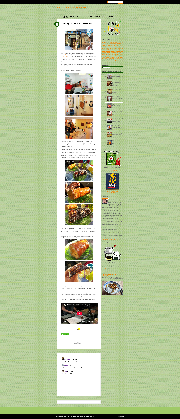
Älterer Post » (95, 403)
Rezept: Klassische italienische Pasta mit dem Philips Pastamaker (117, 76)
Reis (122, 52)
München (121, 49)
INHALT (65, 18)
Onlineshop (104, 52)
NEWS (72, 16)
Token (111, 199)
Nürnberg (79, 342)
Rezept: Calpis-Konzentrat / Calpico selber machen (117, 97)
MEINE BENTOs (101, 16)
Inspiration (112, 48)
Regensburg (118, 52)
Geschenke (113, 46)
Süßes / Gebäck (105, 57)
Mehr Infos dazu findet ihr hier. (112, 170)
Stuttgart (121, 55)
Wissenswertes (110, 58)
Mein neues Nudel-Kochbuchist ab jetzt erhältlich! (112, 191)
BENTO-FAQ (109, 42)
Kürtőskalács (77, 57)
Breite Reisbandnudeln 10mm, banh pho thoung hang (117, 127)
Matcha (107, 49)
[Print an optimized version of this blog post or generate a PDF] (65, 334)
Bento (114, 42)
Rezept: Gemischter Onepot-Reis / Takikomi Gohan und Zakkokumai (117, 142)
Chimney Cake (64, 56)
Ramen (114, 52)
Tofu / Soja (112, 57)
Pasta (107, 52)
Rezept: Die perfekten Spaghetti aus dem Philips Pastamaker (117, 91)
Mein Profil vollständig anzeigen (110, 239)
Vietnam (121, 57)
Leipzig (103, 49)
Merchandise (113, 49)
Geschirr (117, 46)
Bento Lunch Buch (119, 42)
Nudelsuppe (113, 51)
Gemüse (109, 46)
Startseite (79, 403)
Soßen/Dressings (116, 55)
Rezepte (110, 54)
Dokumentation (110, 45)
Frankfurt (103, 46)
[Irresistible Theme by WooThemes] (121, 416)
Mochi (117, 49)
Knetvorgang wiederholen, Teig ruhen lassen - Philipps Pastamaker (117, 120)
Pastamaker (110, 52)
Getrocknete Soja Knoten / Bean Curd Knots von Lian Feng (117, 113)
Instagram (105, 268)
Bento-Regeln (109, 43)
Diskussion (104, 45)
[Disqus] (78, 374)
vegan (106, 61)
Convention (120, 43)
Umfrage (117, 57)
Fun (106, 47)
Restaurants (76, 343)
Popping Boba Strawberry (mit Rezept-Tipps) (117, 104)
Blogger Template (105, 416)
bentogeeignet (116, 60)
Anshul (111, 416)
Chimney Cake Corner (65, 54)
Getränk (121, 46)
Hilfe (108, 48)
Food (75, 342)
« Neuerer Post (62, 403)
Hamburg (104, 48)
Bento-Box (104, 43)
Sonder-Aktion (109, 55)
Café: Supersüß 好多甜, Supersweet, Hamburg (117, 133)
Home (65, 16)
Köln (122, 48)
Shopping (116, 54)
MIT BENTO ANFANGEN (84, 16)
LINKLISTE (112, 16)
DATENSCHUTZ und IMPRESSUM (87, 416)
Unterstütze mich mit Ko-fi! (112, 264)
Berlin (113, 43)
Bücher (116, 43)
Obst (122, 51)
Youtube (117, 58)
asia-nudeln (109, 60)
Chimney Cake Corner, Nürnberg (76, 24)
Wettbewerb (104, 58)
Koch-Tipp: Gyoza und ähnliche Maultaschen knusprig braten (116, 83)
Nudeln (108, 51)
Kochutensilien (118, 48)
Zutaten (103, 60)
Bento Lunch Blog (72, 7)
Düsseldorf (116, 45)
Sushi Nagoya (83, 65)
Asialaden (104, 42)
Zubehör (121, 58)
